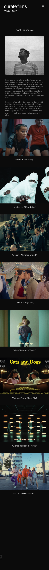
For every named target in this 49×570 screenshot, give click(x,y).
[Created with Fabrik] (1, 557)
